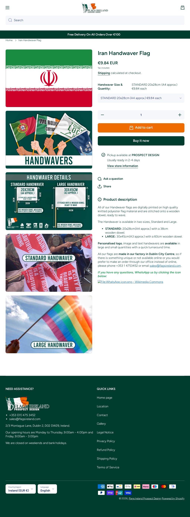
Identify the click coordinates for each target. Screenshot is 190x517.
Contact (102, 415)
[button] (182, 7)
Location (102, 406)
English (45, 490)
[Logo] (95, 7)
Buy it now (141, 141)
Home (9, 40)
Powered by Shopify (173, 498)
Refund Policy (106, 450)
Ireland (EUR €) (18, 490)
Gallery (101, 423)
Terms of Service (108, 467)
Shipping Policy (107, 458)
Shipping (104, 73)
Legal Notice (105, 432)
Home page (104, 397)
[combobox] (95, 20)
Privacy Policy (106, 441)
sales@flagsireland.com (165, 265)
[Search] (9, 20)
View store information (122, 166)
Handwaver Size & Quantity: (137, 86)
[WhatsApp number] (130, 282)
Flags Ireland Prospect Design (145, 498)
